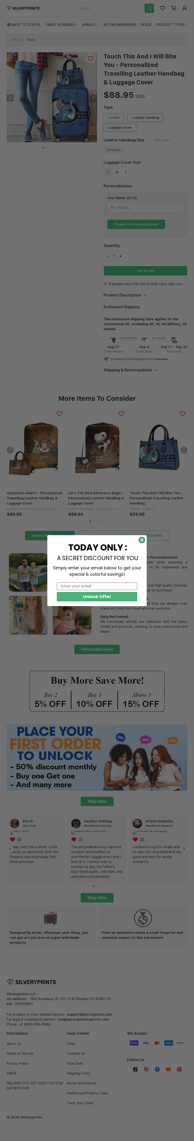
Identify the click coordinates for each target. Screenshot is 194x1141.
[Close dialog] (142, 540)
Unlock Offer (97, 596)
